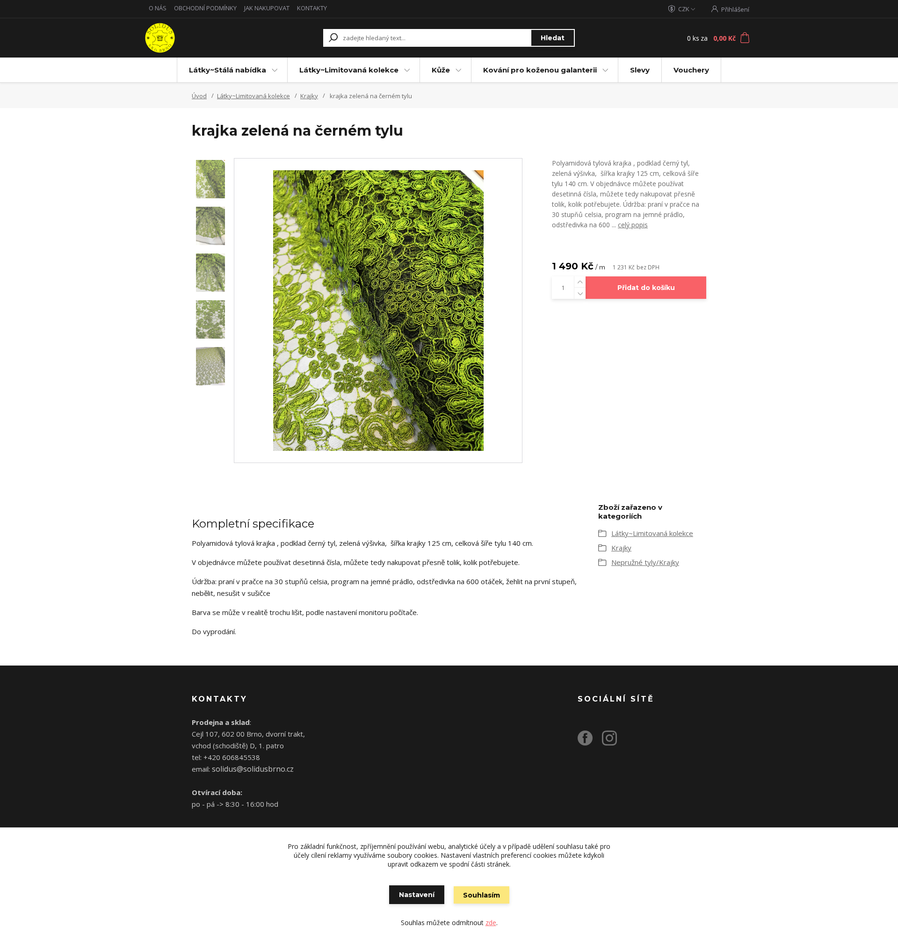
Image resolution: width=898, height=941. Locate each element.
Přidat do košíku (646, 287)
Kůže (441, 69)
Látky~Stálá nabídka (227, 69)
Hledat (553, 38)
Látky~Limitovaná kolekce (348, 69)
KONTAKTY (312, 8)
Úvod (199, 96)
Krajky (309, 96)
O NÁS (158, 8)
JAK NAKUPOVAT (267, 8)
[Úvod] (202, 38)
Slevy (640, 69)
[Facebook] (590, 741)
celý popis (633, 224)
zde (490, 922)
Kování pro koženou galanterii (540, 69)
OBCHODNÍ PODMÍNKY (205, 8)
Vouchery (691, 69)
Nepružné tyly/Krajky (645, 562)
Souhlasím (481, 895)
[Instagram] (614, 741)
